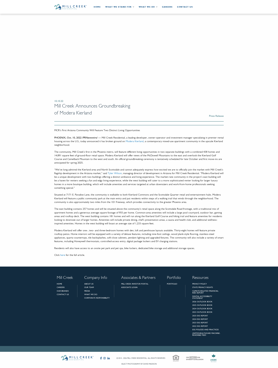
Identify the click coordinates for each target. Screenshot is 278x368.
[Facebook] (101, 358)
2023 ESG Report (200, 323)
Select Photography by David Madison (139, 364)
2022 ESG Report (200, 326)
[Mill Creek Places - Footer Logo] (77, 358)
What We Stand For (118, 7)
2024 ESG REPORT (200, 319)
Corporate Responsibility (97, 298)
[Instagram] (104, 358)
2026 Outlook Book (202, 302)
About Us (88, 284)
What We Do (147, 7)
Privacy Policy (199, 284)
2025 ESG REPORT (200, 316)
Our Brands (63, 291)
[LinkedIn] (108, 358)
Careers (167, 7)
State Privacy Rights (202, 287)
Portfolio (172, 284)
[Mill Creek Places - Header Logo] (72, 7)
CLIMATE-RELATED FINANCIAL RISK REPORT (205, 292)
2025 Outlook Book (202, 305)
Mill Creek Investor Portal (134, 284)
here (62, 255)
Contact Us (185, 7)
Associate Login (129, 287)
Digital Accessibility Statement (202, 297)
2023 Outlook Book (202, 312)
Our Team (89, 287)
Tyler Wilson (115, 173)
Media (87, 291)
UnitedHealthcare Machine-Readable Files (206, 334)
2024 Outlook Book (202, 309)
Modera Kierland (134, 141)
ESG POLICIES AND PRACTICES (205, 329)
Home (97, 7)
